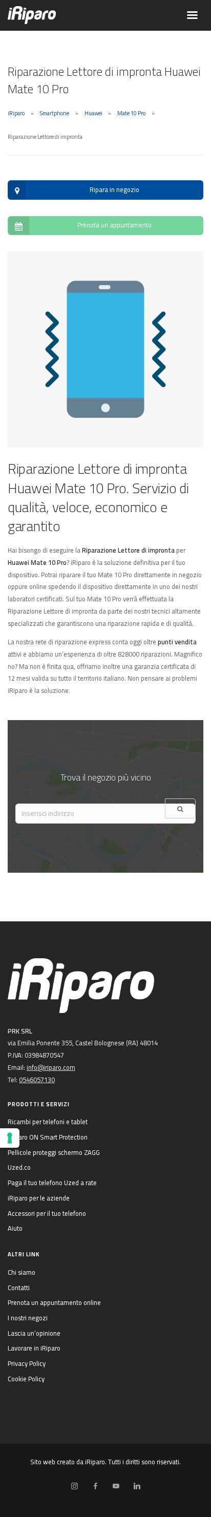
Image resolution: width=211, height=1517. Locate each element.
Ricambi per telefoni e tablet (48, 1121)
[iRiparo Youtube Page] (115, 1486)
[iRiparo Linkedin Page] (136, 1486)
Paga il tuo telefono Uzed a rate (52, 1182)
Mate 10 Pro (131, 113)
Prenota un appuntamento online (54, 1302)
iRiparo (16, 113)
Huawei (93, 113)
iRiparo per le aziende (39, 1198)
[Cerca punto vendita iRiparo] (180, 808)
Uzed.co (19, 1167)
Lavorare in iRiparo (34, 1348)
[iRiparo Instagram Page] (74, 1486)
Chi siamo (21, 1272)
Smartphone (54, 113)
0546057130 (37, 1079)
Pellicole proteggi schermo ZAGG (54, 1152)
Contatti (19, 1287)
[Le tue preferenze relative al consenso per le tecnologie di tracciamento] (9, 1138)
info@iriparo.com (51, 1067)
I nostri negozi (28, 1318)
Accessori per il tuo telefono (47, 1213)
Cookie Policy (26, 1379)
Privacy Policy (27, 1363)
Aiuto (15, 1228)
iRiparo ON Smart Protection (48, 1137)
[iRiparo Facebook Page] (95, 1486)
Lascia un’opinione (34, 1333)
